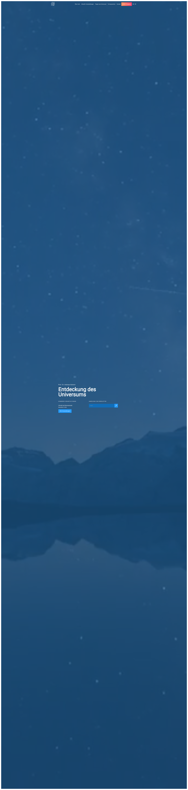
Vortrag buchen (111, 4)
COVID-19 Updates (126, 4)
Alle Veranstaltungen (65, 411)
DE (135, 4)
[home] (53, 3)
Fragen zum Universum (100, 4)
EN (133, 4)
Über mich (77, 4)
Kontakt (119, 4)
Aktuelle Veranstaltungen (87, 4)
